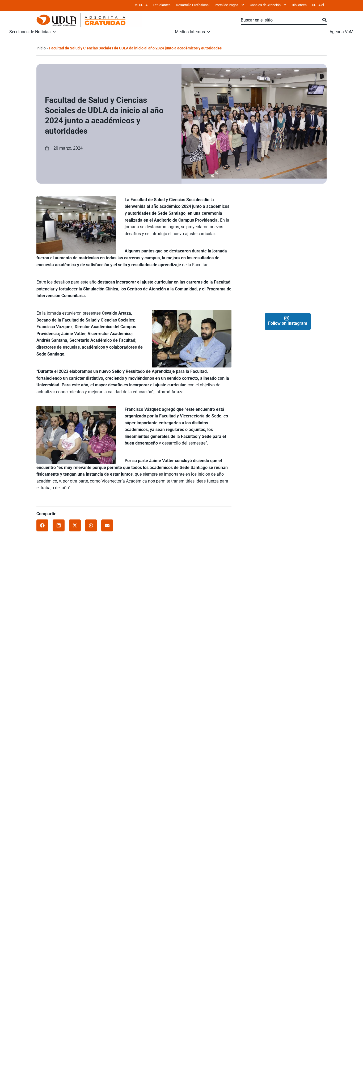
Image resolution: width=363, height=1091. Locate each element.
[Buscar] (324, 20)
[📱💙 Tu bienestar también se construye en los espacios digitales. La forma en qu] (268, 289)
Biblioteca (299, 5)
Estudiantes (162, 5)
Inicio (41, 48)
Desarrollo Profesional (192, 5)
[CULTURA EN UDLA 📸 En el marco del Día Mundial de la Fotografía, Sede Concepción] (307, 250)
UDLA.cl (318, 5)
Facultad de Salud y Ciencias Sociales (166, 199)
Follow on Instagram (287, 323)
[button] (42, 525)
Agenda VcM (341, 31)
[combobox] (281, 20)
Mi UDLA (140, 5)
